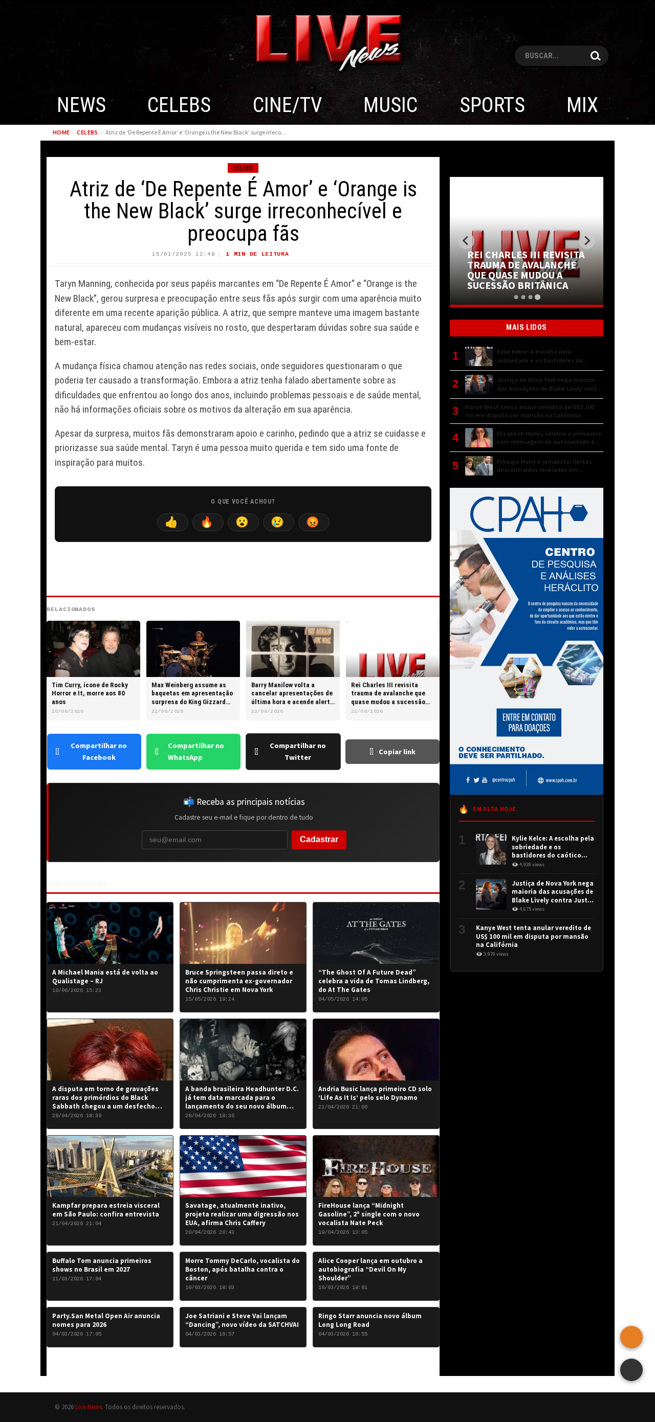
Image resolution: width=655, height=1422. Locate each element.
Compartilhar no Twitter (298, 751)
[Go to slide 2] (523, 297)
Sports (492, 105)
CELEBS (179, 105)
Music (390, 105)
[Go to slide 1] (516, 297)
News (81, 105)
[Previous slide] (466, 241)
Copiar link (397, 751)
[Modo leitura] (631, 1370)
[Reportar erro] (631, 1337)
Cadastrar (319, 839)
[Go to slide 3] (530, 297)
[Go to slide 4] (537, 297)
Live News (88, 1407)
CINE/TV (287, 105)
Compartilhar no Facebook (99, 751)
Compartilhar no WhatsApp (196, 751)
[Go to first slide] (587, 241)
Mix (582, 105)
